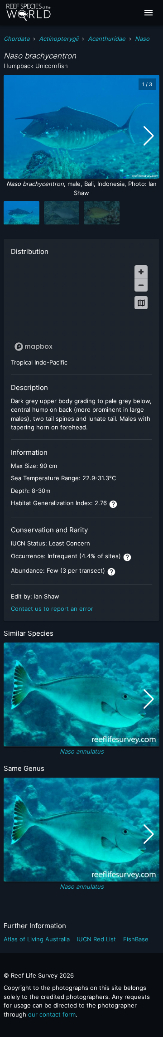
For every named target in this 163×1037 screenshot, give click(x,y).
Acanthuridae (106, 38)
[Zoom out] (141, 285)
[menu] (148, 13)
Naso (142, 38)
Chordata (16, 38)
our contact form (52, 1014)
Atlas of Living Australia (37, 939)
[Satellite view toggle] (141, 302)
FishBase (136, 939)
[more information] (113, 504)
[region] (81, 308)
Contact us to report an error (52, 608)
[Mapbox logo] (33, 346)
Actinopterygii (58, 38)
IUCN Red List (96, 939)
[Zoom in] (141, 271)
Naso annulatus (82, 751)
